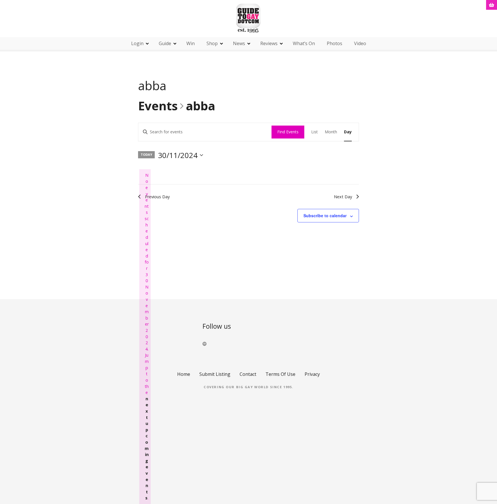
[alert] (145, 336)
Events (158, 106)
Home (183, 374)
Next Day (343, 196)
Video (360, 43)
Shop (212, 43)
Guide (165, 43)
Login (137, 43)
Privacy (312, 374)
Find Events (288, 131)
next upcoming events (147, 448)
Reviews (269, 43)
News (239, 43)
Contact (248, 374)
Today (146, 154)
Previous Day (157, 196)
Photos (334, 43)
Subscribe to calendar (325, 215)
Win (190, 43)
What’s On (304, 43)
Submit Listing (214, 374)
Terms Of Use (280, 374)
